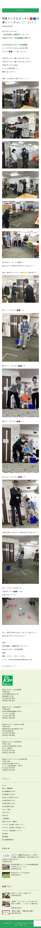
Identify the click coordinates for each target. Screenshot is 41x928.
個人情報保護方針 (8, 840)
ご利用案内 (5, 818)
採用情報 (5, 837)
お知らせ (5, 815)
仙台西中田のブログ (8, 803)
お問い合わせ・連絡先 (9, 821)
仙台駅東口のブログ (8, 794)
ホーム (4, 785)
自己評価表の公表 (8, 806)
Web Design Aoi (20, 925)
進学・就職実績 (7, 788)
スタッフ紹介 (6, 809)
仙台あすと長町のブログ (10, 797)
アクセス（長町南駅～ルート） (12, 830)
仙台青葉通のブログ (9, 666)
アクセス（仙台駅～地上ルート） (13, 824)
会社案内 (5, 833)
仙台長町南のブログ (8, 800)
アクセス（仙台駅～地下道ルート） (14, 827)
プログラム (5, 812)
